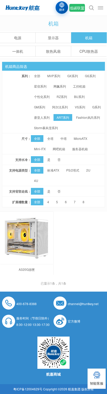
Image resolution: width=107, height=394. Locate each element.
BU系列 (79, 96)
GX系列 (72, 76)
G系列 (96, 107)
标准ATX (53, 170)
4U (36, 180)
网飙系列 (60, 86)
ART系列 (63, 117)
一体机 (17, 51)
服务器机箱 (80, 149)
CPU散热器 (88, 51)
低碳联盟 (77, 7)
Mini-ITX (40, 149)
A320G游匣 (27, 269)
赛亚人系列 (42, 117)
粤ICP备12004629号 (27, 389)
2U (88, 170)
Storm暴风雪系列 (46, 128)
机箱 (88, 37)
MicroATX (80, 138)
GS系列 (90, 76)
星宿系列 (40, 86)
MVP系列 (53, 76)
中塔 (64, 138)
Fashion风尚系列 (88, 117)
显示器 (53, 37)
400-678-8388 (26, 303)
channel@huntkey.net (83, 303)
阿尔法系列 (60, 107)
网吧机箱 (59, 149)
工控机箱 (79, 86)
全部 (37, 76)
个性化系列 (42, 96)
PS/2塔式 (72, 170)
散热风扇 (53, 51)
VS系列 (80, 107)
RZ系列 (62, 96)
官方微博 (74, 321)
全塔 (50, 138)
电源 (17, 37)
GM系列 (39, 107)
